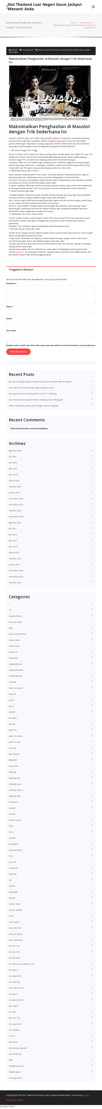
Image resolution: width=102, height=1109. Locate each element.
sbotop (12, 898)
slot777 (12, 1036)
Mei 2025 (13, 540)
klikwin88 (13, 760)
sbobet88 (13, 892)
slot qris (12, 1012)
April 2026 (13, 474)
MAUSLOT (19, 252)
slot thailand (14, 1030)
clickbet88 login (15, 676)
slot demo (13, 970)
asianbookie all (15, 616)
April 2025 (13, 546)
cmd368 (12, 682)
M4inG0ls (14, 50)
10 (10, 610)
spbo (11, 1060)
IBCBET (12, 712)
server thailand (15, 910)
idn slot (12, 724)
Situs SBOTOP (15, 928)
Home (73, 22)
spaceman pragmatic (18, 1048)
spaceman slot (15, 1054)
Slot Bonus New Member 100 (22, 964)
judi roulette (14, 754)
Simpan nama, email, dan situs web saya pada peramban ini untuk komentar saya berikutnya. (51, 345)
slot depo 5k (14, 982)
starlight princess (16, 1066)
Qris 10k (12, 862)
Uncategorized (85, 22)
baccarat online (15, 622)
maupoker (13, 802)
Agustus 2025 (15, 522)
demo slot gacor (16, 688)
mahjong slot (14, 778)
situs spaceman (16, 940)
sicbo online (14, 922)
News (11, 832)
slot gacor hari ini (16, 1000)
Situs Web (11, 330)
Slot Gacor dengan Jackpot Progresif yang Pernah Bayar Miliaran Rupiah (40, 381)
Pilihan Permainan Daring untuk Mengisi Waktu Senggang (33, 405)
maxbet (12, 814)
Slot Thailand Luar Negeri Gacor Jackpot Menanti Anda (45, 6)
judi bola (12, 748)
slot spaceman (15, 1024)
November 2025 (16, 504)
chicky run (13, 652)
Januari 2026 (14, 492)
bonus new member (17, 634)
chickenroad (14, 646)
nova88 (12, 838)
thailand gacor (15, 1072)
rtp (10, 880)
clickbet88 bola (15, 664)
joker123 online (15, 736)
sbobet (12, 886)
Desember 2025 (16, 498)
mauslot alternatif (52, 50)
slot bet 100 (14, 946)
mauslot (41, 50)
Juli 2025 (12, 528)
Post (11, 856)
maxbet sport (15, 820)
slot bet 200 (14, 952)
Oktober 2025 (15, 510)
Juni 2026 (13, 462)
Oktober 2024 (15, 582)
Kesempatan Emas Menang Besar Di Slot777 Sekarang (33, 393)
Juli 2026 (12, 456)
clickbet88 (13, 658)
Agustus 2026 (15, 450)
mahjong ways (15, 784)
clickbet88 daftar (16, 670)
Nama (9, 306)
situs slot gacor (15, 934)
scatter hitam (15, 904)
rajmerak (13, 874)
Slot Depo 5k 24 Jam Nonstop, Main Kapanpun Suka (31, 387)
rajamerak (13, 868)
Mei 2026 (13, 468)
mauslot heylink (66, 50)
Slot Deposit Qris (16, 988)
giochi (11, 700)
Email (9, 318)
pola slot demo (15, 850)
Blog (11, 628)
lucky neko (13, 766)
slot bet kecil (14, 958)
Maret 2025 (14, 552)
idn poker (13, 718)
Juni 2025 (13, 534)
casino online (14, 640)
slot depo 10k (15, 976)
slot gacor (13, 994)
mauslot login (78, 50)
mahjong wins (15, 796)
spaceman (13, 1042)
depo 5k (12, 694)
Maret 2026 (14, 480)
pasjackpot (13, 844)
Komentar (11, 283)
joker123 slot (15, 742)
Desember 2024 (16, 570)
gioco (11, 706)
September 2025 (16, 516)
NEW (11, 826)
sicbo (11, 916)
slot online (13, 1006)
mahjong (12, 772)
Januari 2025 (14, 564)
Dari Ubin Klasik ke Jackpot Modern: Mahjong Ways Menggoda (36, 399)
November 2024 (16, 576)
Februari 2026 (15, 486)
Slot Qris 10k (14, 1018)
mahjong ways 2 (16, 790)
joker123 (13, 730)
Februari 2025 (15, 558)
